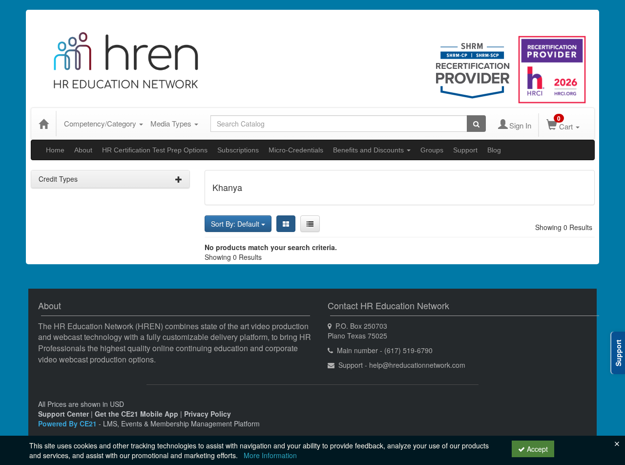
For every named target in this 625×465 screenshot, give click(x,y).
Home (55, 150)
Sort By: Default (236, 224)
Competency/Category (101, 123)
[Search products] (476, 123)
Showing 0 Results (563, 227)
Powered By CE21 (68, 423)
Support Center (63, 414)
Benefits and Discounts (369, 150)
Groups (431, 150)
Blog (494, 150)
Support (465, 150)
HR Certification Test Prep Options (155, 150)
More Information (270, 455)
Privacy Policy (207, 414)
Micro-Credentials (296, 150)
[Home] (43, 123)
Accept (536, 449)
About (83, 150)
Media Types (171, 123)
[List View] (310, 223)
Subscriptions (238, 150)
